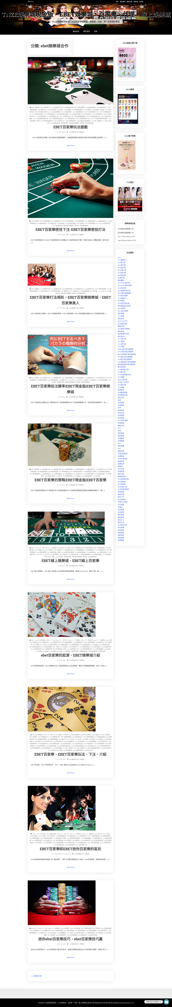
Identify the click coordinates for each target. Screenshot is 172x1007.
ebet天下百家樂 (48, 550)
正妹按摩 (121, 510)
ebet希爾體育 (61, 933)
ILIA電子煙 (121, 262)
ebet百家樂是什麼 (52, 116)
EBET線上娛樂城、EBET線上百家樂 (70, 560)
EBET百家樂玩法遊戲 (70, 127)
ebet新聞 (85, 380)
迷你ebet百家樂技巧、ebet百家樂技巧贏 (70, 939)
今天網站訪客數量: (124, 229)
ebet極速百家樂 (50, 476)
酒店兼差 (121, 433)
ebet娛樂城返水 (44, 291)
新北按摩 (121, 527)
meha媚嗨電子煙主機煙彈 (127, 362)
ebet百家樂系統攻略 (63, 746)
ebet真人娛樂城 (97, 121)
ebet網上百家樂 (68, 748)
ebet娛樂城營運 (90, 221)
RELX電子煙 (122, 270)
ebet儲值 (61, 548)
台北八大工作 (122, 321)
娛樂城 (136, 1)
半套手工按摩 (122, 502)
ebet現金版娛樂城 (84, 554)
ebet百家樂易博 (41, 116)
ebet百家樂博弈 (67, 112)
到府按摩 (121, 533)
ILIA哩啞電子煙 (123, 369)
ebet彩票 (78, 380)
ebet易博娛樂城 (88, 474)
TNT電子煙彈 (123, 420)
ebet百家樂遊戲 (57, 748)
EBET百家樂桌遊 (65, 116)
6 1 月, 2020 (61, 397)
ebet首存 (59, 651)
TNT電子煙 (122, 339)
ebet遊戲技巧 (82, 935)
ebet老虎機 (51, 750)
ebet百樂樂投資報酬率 (83, 121)
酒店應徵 (121, 436)
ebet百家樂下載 (47, 741)
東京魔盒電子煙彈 (124, 306)
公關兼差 (121, 438)
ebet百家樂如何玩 (78, 112)
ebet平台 (71, 380)
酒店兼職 (121, 313)
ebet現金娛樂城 (85, 644)
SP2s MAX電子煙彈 (124, 285)
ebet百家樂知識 (70, 118)
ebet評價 (39, 651)
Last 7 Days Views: (124, 236)
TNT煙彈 (121, 341)
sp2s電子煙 (122, 265)
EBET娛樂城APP (45, 107)
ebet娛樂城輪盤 (35, 474)
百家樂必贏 (101, 651)
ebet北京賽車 (64, 928)
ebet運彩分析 (88, 750)
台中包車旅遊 (122, 459)
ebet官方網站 (51, 110)
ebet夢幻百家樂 (85, 735)
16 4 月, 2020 (61, 308)
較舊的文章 (38, 976)
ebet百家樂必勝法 (37, 114)
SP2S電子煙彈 (123, 295)
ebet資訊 (45, 651)
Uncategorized (103, 291)
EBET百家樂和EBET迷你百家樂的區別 (70, 848)
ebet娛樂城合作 (102, 107)
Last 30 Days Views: (125, 240)
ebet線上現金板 (106, 748)
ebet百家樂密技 (96, 647)
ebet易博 (43, 644)
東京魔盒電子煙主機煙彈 (126, 364)
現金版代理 (64, 123)
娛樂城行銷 (122, 476)
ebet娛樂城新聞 (79, 221)
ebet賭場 (52, 651)
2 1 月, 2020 (61, 485)
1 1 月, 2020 (61, 565)
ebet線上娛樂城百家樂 (92, 748)
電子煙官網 (122, 367)
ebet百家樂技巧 (98, 114)
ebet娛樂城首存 (42, 223)
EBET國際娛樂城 (88, 548)
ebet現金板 (67, 840)
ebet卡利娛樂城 (76, 548)
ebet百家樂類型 (70, 121)
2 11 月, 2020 (61, 132)
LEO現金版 (66, 651)
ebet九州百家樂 (40, 640)
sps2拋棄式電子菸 (124, 290)
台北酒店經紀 (122, 324)
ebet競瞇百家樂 (55, 123)
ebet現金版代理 (73, 554)
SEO (119, 428)
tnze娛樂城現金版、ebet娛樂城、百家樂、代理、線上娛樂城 (86, 14)
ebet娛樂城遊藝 (55, 291)
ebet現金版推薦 (77, 110)
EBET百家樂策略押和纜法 (99, 118)
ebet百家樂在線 (102, 741)
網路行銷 (121, 326)
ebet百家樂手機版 (75, 114)
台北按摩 (121, 504)
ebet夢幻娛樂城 (74, 735)
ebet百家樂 (86, 110)
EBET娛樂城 (35, 107)
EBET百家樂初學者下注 (42, 112)
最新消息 (129, 1)
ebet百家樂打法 (87, 114)
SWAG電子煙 (122, 380)
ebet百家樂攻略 (99, 743)
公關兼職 (121, 441)
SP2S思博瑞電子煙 (124, 375)
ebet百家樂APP (73, 647)
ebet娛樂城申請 (101, 221)
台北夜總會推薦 (123, 489)
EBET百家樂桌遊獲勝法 (78, 116)
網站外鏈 (121, 451)
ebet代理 (109, 640)
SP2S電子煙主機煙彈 (125, 357)
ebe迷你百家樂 (92, 935)
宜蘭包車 (121, 464)
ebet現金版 (67, 110)
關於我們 (122, 1)
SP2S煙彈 (121, 301)
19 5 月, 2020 (61, 234)
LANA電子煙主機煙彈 (125, 352)
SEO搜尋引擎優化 (124, 329)
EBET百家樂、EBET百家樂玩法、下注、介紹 (70, 754)
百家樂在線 (74, 651)
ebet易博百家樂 (100, 474)
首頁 (117, 1)
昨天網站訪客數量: (124, 233)
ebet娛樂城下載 (57, 107)
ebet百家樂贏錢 (98, 649)
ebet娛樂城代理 (68, 107)
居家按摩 (121, 530)
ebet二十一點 (40, 548)
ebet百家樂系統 (51, 746)
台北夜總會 (122, 482)
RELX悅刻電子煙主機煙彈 (127, 354)
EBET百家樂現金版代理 (40, 118)
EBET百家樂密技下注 (91, 112)
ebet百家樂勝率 (56, 112)
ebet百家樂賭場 (35, 748)
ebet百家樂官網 (84, 647)
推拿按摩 (121, 390)
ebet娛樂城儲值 (91, 107)
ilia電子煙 (121, 278)
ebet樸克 (59, 476)
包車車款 (121, 410)
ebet (33, 548)
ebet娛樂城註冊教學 (103, 471)
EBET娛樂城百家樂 (76, 471)
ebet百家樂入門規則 (98, 110)
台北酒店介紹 (122, 487)
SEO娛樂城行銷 (123, 479)
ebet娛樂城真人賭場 (89, 471)
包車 (119, 400)
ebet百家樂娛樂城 (93, 842)
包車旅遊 (121, 415)
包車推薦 (121, 402)
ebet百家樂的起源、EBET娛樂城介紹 (70, 655)
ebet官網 (60, 110)
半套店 (120, 507)
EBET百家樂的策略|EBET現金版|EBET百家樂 (70, 479)
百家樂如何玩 (83, 651)
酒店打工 (121, 520)
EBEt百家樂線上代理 (59, 649)
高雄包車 (121, 461)
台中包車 (121, 469)
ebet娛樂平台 (42, 110)
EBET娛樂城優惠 (79, 107)
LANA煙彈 (121, 308)
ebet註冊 (107, 649)
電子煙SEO (122, 336)
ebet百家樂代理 (58, 741)
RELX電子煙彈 (123, 311)
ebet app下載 (41, 834)
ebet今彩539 (98, 834)
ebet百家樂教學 (70, 845)
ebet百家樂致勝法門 (47, 121)
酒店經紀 (121, 318)
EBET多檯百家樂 (99, 548)
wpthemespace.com (127, 1003)
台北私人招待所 (123, 382)
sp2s (119, 257)
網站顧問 (121, 280)
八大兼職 (121, 316)
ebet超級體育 (67, 750)
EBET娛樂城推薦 (68, 221)
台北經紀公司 (122, 525)
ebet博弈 (67, 548)
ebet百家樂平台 (107, 647)
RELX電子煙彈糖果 (124, 293)
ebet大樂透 (38, 550)
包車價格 (121, 405)
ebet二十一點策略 (74, 640)
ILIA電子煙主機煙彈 (125, 359)
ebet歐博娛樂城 (68, 476)
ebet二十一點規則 (86, 640)
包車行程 (121, 413)
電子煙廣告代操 (123, 334)
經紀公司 (121, 397)
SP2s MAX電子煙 (124, 283)
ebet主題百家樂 (51, 834)
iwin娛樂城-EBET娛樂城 (76, 132)
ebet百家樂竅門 (61, 935)
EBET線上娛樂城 (79, 748)
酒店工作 (121, 497)
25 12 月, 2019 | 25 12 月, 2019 (61, 854)
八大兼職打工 (122, 260)
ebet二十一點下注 (61, 640)
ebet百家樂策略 (40, 746)
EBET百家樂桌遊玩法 (93, 116)
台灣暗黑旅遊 (122, 392)
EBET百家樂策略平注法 (83, 118)
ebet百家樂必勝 (36, 649)
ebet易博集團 (54, 554)
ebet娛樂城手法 (89, 289)
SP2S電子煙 (122, 273)
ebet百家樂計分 (59, 121)
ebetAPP (34, 928)
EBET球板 (51, 557)
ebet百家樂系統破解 (77, 746)
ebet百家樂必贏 (49, 114)
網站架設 (121, 331)
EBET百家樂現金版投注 (56, 118)
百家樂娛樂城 (89, 123)
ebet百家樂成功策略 (61, 114)
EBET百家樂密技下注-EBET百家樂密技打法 (70, 229)
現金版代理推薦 (74, 123)
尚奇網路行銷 (122, 395)
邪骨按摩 (121, 492)
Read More (70, 145)
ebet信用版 (33, 836)
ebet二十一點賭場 (51, 548)
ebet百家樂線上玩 (72, 649)
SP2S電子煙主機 (123, 303)
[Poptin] (166, 1002)
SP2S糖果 (121, 377)
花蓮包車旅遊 (122, 453)
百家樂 (141, 1)
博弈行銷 (121, 474)
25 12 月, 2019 (61, 660)
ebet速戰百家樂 (78, 750)
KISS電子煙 (122, 268)
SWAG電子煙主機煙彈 (125, 349)
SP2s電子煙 (122, 288)
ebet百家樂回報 (91, 741)
